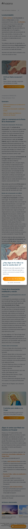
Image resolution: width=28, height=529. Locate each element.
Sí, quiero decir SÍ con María (14, 279)
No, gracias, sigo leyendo (14, 282)
